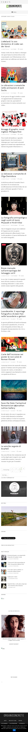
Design (20, 720)
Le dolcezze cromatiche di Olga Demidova (13, 175)
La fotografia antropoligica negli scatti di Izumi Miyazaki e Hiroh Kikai (14, 220)
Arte (5, 720)
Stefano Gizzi (12, 587)
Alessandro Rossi (13, 578)
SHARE (21, 49)
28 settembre (14, 225)
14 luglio (13, 319)
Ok (14, 730)
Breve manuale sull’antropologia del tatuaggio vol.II (11, 270)
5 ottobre (13, 179)
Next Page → (5, 475)
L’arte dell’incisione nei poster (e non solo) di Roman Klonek (12, 357)
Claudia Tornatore (14, 558)
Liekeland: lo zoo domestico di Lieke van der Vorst (12, 44)
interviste (22, 723)
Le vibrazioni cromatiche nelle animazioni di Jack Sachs (13, 88)
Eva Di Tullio (5, 49)
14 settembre (14, 275)
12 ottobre (13, 134)
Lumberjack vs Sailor (12, 576)
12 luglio (13, 362)
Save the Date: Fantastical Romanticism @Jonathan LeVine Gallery (13, 405)
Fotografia (4, 723)
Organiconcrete (14, 715)
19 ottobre (13, 93)
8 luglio (13, 410)
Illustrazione (13, 723)
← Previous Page (5, 469)
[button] (2, 516)
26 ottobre (13, 49)
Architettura (12, 720)
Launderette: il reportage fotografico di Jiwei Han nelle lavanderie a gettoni (13, 314)
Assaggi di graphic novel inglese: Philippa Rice (12, 130)
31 (20, 471)
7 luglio (13, 451)
